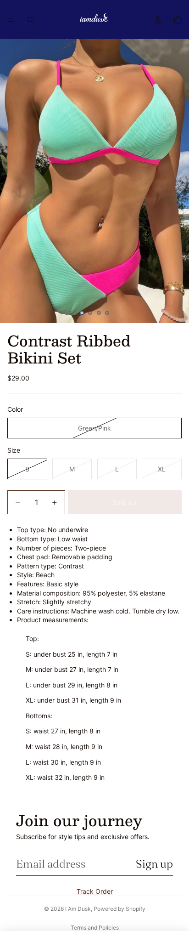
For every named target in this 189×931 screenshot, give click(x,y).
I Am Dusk (78, 908)
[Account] (158, 20)
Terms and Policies (95, 927)
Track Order (95, 891)
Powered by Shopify (119, 908)
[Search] (30, 20)
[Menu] (10, 19)
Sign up (154, 863)
